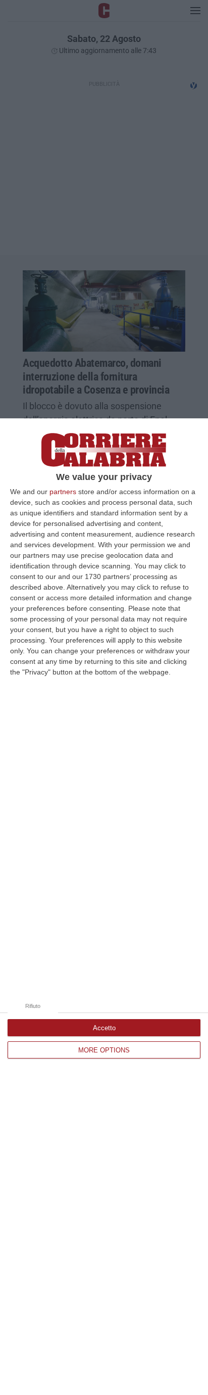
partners (62, 491)
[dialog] (104, 906)
